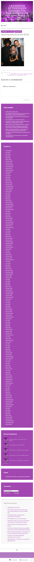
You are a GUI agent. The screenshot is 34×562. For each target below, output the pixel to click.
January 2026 (9, 163)
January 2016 (9, 331)
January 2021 (9, 257)
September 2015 (9, 334)
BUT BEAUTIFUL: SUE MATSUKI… (23, 460)
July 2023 (8, 211)
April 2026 (8, 157)
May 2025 (8, 177)
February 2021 (9, 256)
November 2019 (9, 273)
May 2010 (8, 411)
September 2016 (9, 316)
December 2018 (9, 291)
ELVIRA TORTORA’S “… (21, 445)
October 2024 (9, 189)
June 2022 (8, 231)
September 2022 (10, 227)
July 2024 (8, 193)
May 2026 (8, 155)
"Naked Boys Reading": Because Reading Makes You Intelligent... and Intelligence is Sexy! (17, 122)
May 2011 (8, 390)
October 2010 (9, 402)
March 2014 (8, 350)
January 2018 (9, 311)
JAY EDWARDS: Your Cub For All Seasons (15, 119)
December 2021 (9, 241)
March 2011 (8, 393)
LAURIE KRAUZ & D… (12, 445)
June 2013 (8, 361)
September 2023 (10, 209)
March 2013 (8, 367)
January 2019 (9, 290)
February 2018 (9, 309)
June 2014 (8, 345)
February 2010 (9, 417)
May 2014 (8, 347)
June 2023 (8, 213)
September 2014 (9, 340)
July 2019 (8, 279)
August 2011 (8, 384)
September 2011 (9, 383)
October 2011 (8, 381)
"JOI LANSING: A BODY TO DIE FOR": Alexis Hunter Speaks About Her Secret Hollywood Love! (17, 114)
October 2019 (9, 275)
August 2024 (9, 191)
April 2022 (8, 234)
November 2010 (9, 401)
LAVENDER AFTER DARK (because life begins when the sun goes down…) (17, 10)
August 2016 (8, 318)
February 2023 (9, 218)
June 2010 (8, 410)
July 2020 (8, 261)
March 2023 (8, 216)
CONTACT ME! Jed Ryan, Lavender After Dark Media (18, 476)
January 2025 (9, 184)
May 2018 (8, 304)
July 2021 (8, 250)
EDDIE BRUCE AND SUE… (13, 439)
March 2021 (8, 254)
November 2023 (9, 205)
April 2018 (8, 306)
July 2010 (8, 408)
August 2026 (9, 150)
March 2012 (8, 374)
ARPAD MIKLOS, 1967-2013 (12, 111)
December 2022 (9, 222)
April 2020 (8, 266)
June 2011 (8, 388)
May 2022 (8, 232)
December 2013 (9, 356)
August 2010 (9, 406)
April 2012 (8, 372)
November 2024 (9, 188)
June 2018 (8, 302)
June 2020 (8, 263)
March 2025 (8, 180)
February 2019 (9, 288)
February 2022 (9, 238)
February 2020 (9, 270)
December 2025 (9, 164)
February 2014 (9, 352)
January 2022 (9, 240)
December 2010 (9, 399)
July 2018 (8, 300)
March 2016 (8, 327)
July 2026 (8, 152)
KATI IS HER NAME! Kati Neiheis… (23, 455)
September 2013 (9, 358)
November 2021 (9, 243)
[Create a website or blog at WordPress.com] (17, 550)
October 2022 (9, 225)
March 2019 (8, 286)
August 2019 (8, 277)
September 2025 (9, 170)
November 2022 (9, 223)
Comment (26, 100)
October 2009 (9, 424)
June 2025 (8, 175)
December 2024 (9, 186)
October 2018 (9, 295)
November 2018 (9, 293)
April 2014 (8, 349)
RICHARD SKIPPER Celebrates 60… (23, 450)
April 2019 (8, 284)
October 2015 (9, 333)
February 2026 (9, 161)
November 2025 (9, 166)
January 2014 (9, 354)
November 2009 (9, 422)
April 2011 (8, 392)
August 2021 (8, 248)
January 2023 (9, 220)
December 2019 (9, 272)
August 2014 (8, 342)
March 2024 (8, 200)
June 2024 (8, 195)
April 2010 (8, 413)
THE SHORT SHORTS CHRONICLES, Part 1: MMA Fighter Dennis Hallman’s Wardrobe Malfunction (17, 127)
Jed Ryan (18, 31)
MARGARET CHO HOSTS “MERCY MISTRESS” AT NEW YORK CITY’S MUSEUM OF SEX (18, 73)
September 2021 (9, 247)
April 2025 (8, 179)
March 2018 (8, 308)
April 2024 (8, 198)
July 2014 (8, 343)
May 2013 (8, 363)
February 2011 (9, 395)
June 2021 (8, 252)
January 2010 (9, 418)
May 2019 (8, 282)
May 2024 (8, 197)
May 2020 (8, 265)
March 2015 (8, 338)
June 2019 (8, 281)
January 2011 (8, 397)
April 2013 (8, 365)
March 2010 (8, 415)
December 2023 (9, 204)
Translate (16, 493)
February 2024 (9, 202)
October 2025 (9, 168)
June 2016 (8, 322)
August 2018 (8, 299)
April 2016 (8, 325)
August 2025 (9, 172)
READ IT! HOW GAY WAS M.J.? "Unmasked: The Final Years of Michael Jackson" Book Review (17, 130)
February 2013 (9, 368)
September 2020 (10, 259)
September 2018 (9, 297)
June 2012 (8, 370)
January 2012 (9, 377)
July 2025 (8, 173)
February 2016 (9, 329)
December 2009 (9, 420)
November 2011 (9, 379)
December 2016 (9, 313)
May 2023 (8, 214)
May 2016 (8, 324)
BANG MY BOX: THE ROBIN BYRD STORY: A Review (17, 124)
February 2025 (9, 182)
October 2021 (9, 245)
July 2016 (8, 320)
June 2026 (8, 154)
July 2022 (8, 229)
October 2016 (9, 315)
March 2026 (8, 159)
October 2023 (9, 207)
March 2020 (8, 268)
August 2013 (8, 359)
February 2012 (9, 375)
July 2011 (8, 386)
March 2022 (8, 236)
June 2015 (8, 336)
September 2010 (9, 404)
